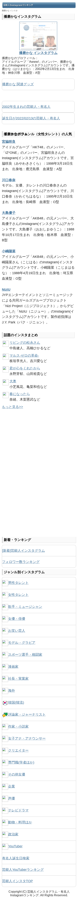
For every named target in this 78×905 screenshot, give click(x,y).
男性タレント (18, 583)
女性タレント (18, 595)
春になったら (19, 394)
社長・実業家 (18, 678)
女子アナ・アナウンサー (27, 738)
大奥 (12, 381)
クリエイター (18, 750)
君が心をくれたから (24, 368)
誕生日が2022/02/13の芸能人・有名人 (31, 118)
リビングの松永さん (24, 343)
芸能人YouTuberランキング (23, 870)
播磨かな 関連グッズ (18, 84)
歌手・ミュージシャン (25, 607)
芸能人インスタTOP (17, 881)
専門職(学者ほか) (21, 762)
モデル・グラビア (21, 643)
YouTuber (15, 846)
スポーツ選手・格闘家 (25, 655)
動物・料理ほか (20, 822)
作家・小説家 (18, 726)
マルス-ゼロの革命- (24, 355)
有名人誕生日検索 (15, 858)
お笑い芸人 (16, 631)
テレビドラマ (18, 810)
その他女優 (16, 774)
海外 (11, 690)
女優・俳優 (16, 619)
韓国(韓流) (16, 702)
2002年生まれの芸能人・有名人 (26, 107)
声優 (11, 798)
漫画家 (13, 666)
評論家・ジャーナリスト (27, 714)
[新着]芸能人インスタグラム (23, 551)
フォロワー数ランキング (21, 562)
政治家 (13, 834)
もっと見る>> (12, 407)
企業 (11, 786)
